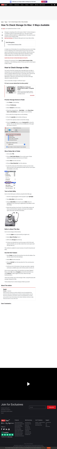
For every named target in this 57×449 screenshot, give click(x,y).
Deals (22, 4)
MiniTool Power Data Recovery (19, 423)
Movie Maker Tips (27, 429)
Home (2, 21)
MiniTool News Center (38, 425)
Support (31, 4)
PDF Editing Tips (27, 427)
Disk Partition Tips (28, 422)
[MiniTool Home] (4, 4)
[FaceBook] (1, 429)
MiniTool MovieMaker (18, 429)
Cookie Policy (43, 447)
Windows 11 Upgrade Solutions (40, 422)
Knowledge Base (27, 434)
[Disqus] (18, 318)
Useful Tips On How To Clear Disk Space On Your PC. (16, 57)
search (52, 4)
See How (44, 1)
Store (37, 4)
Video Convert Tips (28, 431)
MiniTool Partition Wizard (18, 422)
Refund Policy (48, 426)
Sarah (3, 28)
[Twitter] (4, 429)
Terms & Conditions (30, 443)
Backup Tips (27, 425)
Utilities (11, 4)
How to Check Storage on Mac (14, 44)
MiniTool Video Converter (18, 431)
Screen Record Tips (28, 433)
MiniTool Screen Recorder (19, 433)
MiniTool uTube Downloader (19, 430)
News (6, 21)
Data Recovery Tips (28, 423)
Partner (26, 4)
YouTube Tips (27, 430)
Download (43, 4)
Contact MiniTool (48, 422)
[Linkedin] (6, 429)
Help (46, 425)
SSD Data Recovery (38, 423)
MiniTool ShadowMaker (18, 425)
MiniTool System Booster (18, 426)
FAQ (46, 423)
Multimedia (17, 4)
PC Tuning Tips (27, 426)
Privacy (25, 443)
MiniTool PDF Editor (18, 427)
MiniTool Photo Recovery (18, 434)
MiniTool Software (9, 38)
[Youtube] (9, 429)
